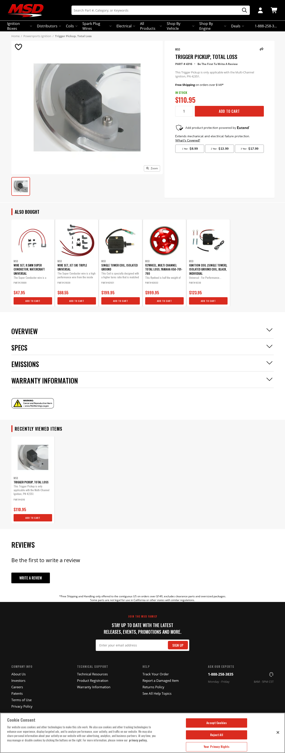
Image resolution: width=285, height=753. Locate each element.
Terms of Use (21, 700)
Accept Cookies (216, 723)
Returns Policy (153, 687)
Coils (70, 26)
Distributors (47, 26)
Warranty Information (93, 687)
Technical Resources (92, 674)
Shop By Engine (206, 26)
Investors (18, 680)
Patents (17, 693)
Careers (17, 687)
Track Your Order (155, 674)
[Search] (243, 10)
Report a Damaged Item (160, 680)
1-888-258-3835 (220, 674)
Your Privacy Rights (216, 746)
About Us (18, 674)
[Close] (278, 732)
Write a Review (30, 578)
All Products (147, 26)
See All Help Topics (156, 693)
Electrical (124, 26)
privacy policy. (138, 740)
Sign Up (177, 645)
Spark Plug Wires (91, 26)
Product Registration (92, 680)
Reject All (216, 735)
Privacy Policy (22, 706)
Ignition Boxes (13, 26)
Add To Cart (229, 111)
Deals (235, 26)
